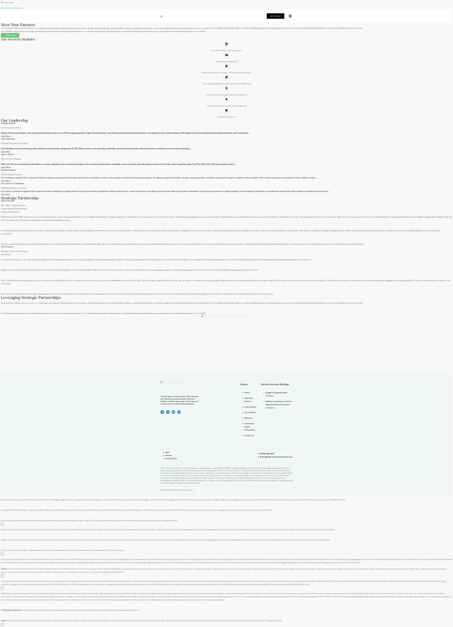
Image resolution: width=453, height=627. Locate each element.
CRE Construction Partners (11, 7)
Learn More (5, 136)
